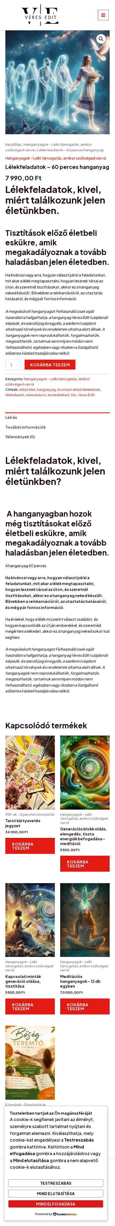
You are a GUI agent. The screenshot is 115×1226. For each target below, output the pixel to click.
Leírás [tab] (11, 417)
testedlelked (58, 395)
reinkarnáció (36, 395)
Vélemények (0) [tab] (20, 436)
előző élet (27, 389)
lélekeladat (14, 395)
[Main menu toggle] (103, 15)
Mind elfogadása (55, 1203)
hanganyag (46, 389)
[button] (101, 39)
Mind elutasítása (56, 1193)
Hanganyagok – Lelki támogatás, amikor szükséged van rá (55, 158)
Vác (74, 395)
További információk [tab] (25, 427)
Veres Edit (86, 395)
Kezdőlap (13, 144)
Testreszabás (56, 1183)
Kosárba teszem (50, 364)
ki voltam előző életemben (78, 389)
